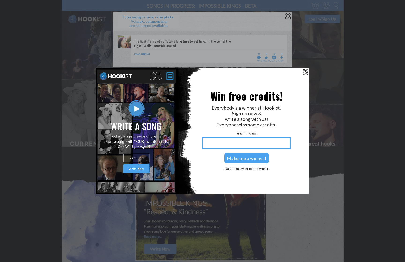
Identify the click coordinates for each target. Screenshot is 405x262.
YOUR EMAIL (246, 134)
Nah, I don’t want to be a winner (246, 168)
